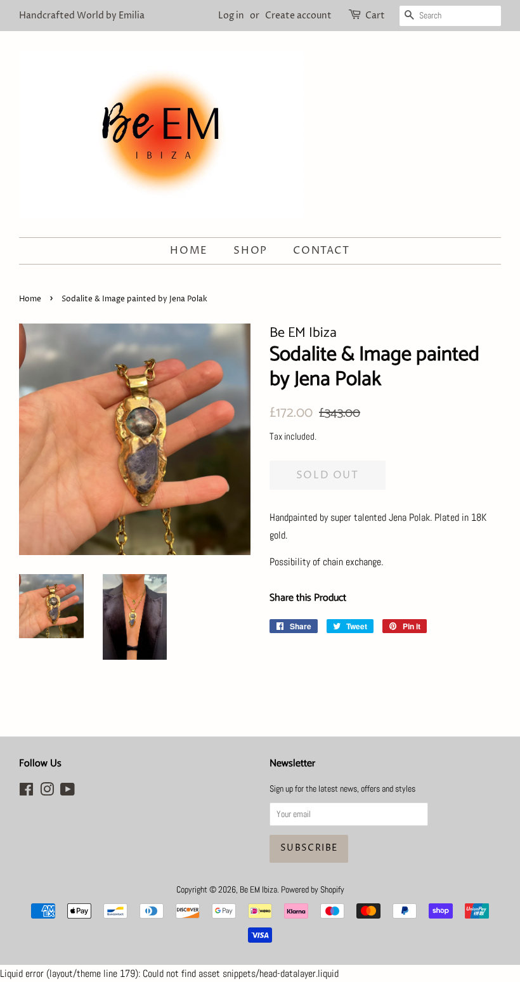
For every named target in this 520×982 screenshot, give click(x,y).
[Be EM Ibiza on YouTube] (67, 792)
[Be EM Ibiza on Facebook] (26, 792)
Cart (375, 16)
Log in (231, 16)
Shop (250, 251)
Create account (298, 16)
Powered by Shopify (312, 889)
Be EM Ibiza (258, 889)
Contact (321, 251)
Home (188, 251)
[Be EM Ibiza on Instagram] (47, 792)
